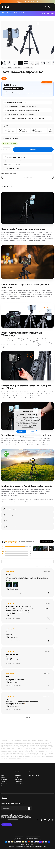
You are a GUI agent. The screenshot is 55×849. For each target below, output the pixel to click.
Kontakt (3, 788)
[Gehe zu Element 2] (9, 63)
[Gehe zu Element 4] (20, 63)
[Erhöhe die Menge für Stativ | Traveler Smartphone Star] (10, 150)
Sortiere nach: (37, 566)
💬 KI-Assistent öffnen (27, 177)
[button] (35, 542)
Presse (3, 777)
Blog (2, 775)
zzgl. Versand (14, 92)
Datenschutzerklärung (27, 427)
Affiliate (3, 781)
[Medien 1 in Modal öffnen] (38, 23)
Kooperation (4, 783)
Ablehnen (33, 431)
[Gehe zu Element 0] (3, 63)
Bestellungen (18, 775)
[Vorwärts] (53, 1)
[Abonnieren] (29, 808)
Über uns (3, 785)
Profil (16, 777)
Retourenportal (18, 781)
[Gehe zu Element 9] (48, 63)
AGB (24, 846)
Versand (27, 846)
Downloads (4, 779)
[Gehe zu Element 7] (37, 63)
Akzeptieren (21, 431)
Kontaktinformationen (38, 846)
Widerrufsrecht (11, 846)
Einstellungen (18, 779)
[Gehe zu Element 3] (15, 63)
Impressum (32, 846)
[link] (34, 775)
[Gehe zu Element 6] (31, 63)
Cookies (44, 846)
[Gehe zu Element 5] (26, 63)
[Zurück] (2, 1)
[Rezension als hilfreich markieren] (48, 593)
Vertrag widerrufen (19, 783)
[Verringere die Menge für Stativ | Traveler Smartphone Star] (3, 150)
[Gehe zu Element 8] (43, 63)
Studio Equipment (9, 12)
